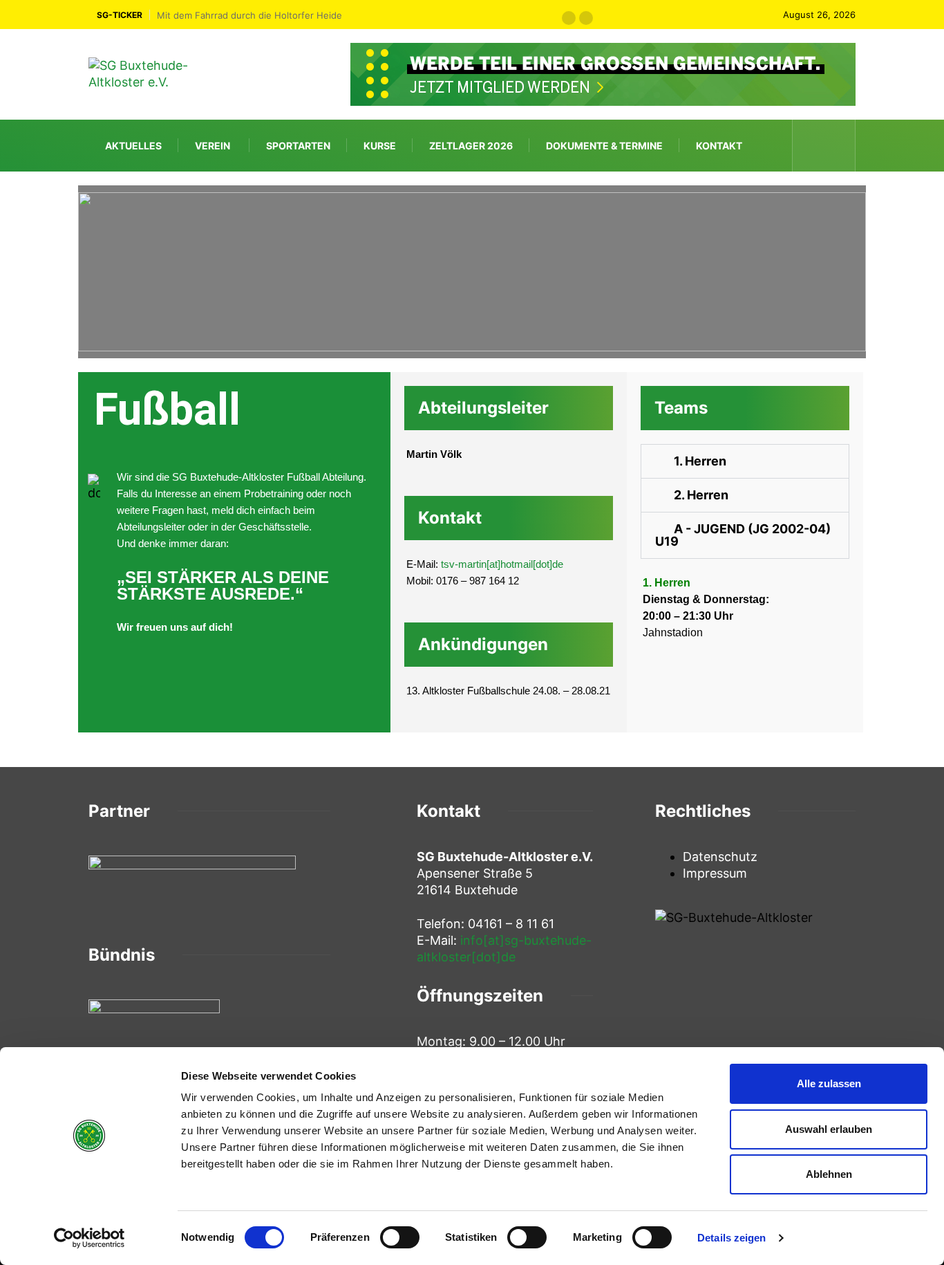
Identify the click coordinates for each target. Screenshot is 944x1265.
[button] (569, 18)
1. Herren (700, 461)
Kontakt (719, 145)
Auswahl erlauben (828, 1129)
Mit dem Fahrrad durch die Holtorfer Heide (249, 15)
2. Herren (701, 495)
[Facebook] (813, 145)
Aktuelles (133, 145)
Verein (212, 145)
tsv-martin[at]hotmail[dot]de (502, 564)
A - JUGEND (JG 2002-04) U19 (743, 534)
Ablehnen (829, 1174)
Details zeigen (731, 1238)
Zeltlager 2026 (471, 145)
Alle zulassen (829, 1083)
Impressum (715, 873)
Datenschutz (720, 856)
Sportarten (298, 145)
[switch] (399, 1237)
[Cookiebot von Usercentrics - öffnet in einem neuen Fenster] (89, 1238)
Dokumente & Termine (604, 145)
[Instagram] (836, 145)
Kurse (380, 145)
